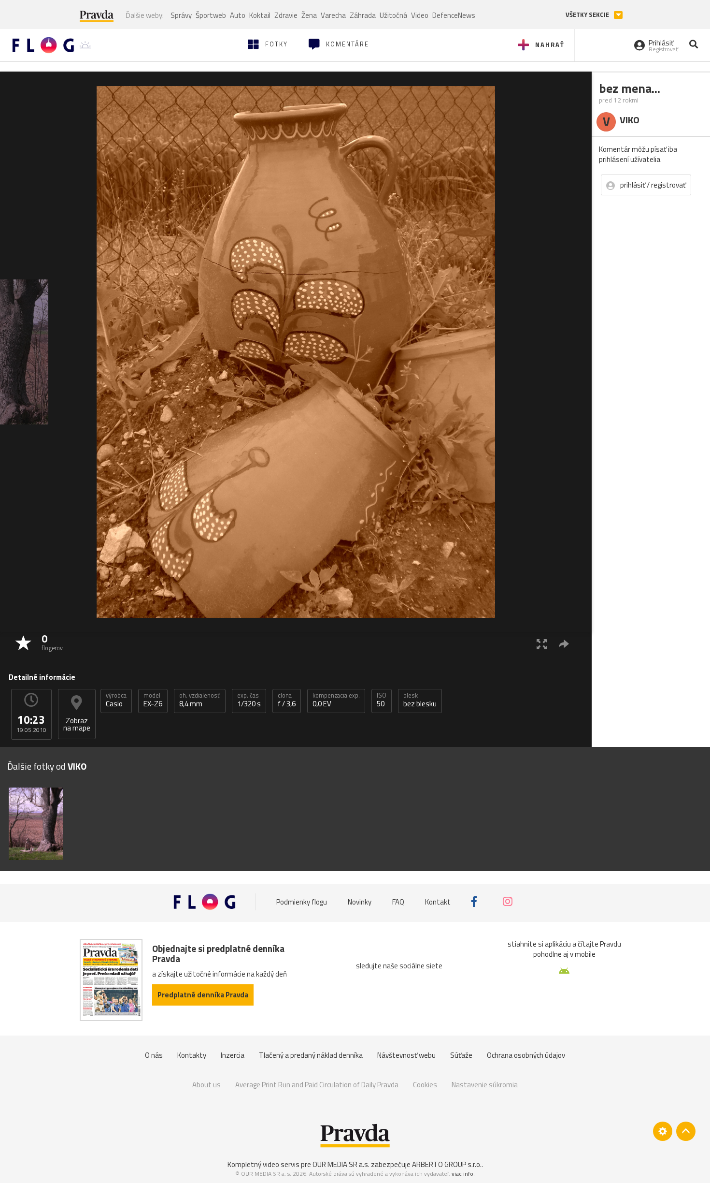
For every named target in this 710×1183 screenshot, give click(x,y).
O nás (154, 1055)
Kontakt (438, 901)
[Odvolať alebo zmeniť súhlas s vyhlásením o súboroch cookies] (662, 1131)
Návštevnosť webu (406, 1055)
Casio (116, 700)
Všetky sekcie (588, 14)
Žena (309, 15)
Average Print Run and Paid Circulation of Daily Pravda (316, 1085)
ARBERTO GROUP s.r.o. (447, 1164)
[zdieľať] (564, 644)
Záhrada (363, 15)
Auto (237, 15)
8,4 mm (199, 700)
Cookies (425, 1085)
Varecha (333, 15)
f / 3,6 (287, 700)
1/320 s (249, 700)
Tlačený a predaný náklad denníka (311, 1055)
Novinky (359, 901)
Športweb (211, 15)
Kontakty (191, 1055)
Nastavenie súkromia (485, 1085)
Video (419, 15)
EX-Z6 (152, 700)
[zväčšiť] (542, 644)
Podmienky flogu (301, 901)
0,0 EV (336, 700)
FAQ (398, 901)
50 (381, 700)
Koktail (259, 15)
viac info (462, 1173)
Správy (181, 15)
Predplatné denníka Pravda (202, 994)
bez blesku (420, 700)
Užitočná (393, 15)
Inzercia (232, 1055)
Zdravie (286, 15)
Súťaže (461, 1055)
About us (206, 1085)
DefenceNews (453, 15)
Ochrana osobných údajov (526, 1055)
